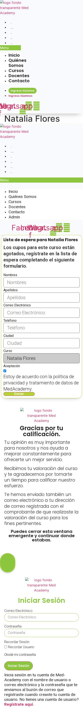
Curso (7, 351)
